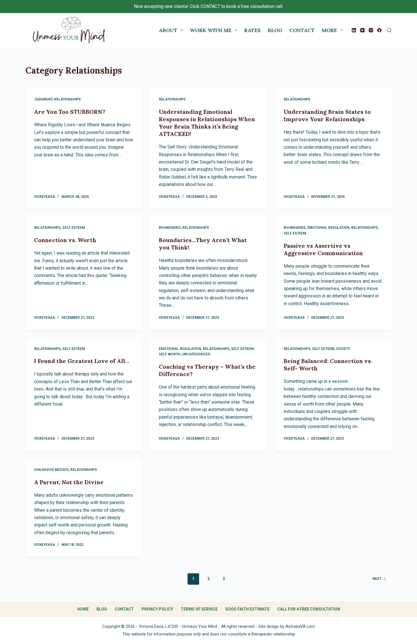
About (168, 30)
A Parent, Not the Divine (69, 482)
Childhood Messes (51, 470)
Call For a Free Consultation (308, 609)
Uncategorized (196, 354)
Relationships (67, 99)
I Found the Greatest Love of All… (81, 360)
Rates (252, 30)
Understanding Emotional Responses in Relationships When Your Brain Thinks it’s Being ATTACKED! (207, 122)
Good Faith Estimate (247, 609)
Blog (275, 30)
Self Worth (169, 354)
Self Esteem (73, 228)
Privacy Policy (157, 609)
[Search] (389, 30)
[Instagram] (371, 30)
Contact (302, 30)
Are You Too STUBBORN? (69, 111)
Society (343, 349)
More (329, 30)
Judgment (43, 99)
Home (83, 609)
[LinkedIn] (354, 30)
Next (376, 579)
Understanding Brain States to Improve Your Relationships (327, 115)
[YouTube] (362, 30)
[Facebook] (379, 30)
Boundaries (170, 228)
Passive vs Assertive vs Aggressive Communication (323, 249)
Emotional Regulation (328, 228)
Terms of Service (199, 609)
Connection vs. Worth (65, 240)
